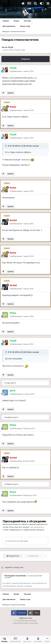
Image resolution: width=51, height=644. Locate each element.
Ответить (25, 59)
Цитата (10, 93)
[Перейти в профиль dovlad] (5, 222)
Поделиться (13, 556)
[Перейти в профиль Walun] (5, 315)
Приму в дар (19, 50)
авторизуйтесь (37, 527)
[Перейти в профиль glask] (5, 392)
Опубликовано (21, 71)
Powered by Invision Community (25, 623)
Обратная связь (25, 618)
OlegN (10, 47)
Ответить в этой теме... (18, 541)
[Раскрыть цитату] (6, 146)
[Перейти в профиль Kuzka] (5, 109)
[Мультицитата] (3, 93)
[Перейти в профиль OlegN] (5, 69)
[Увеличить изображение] (32, 160)
